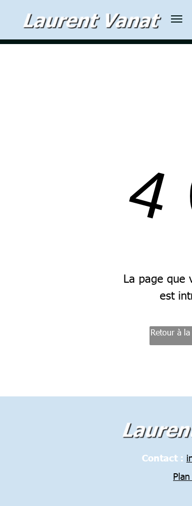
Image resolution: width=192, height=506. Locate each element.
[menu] (176, 19)
